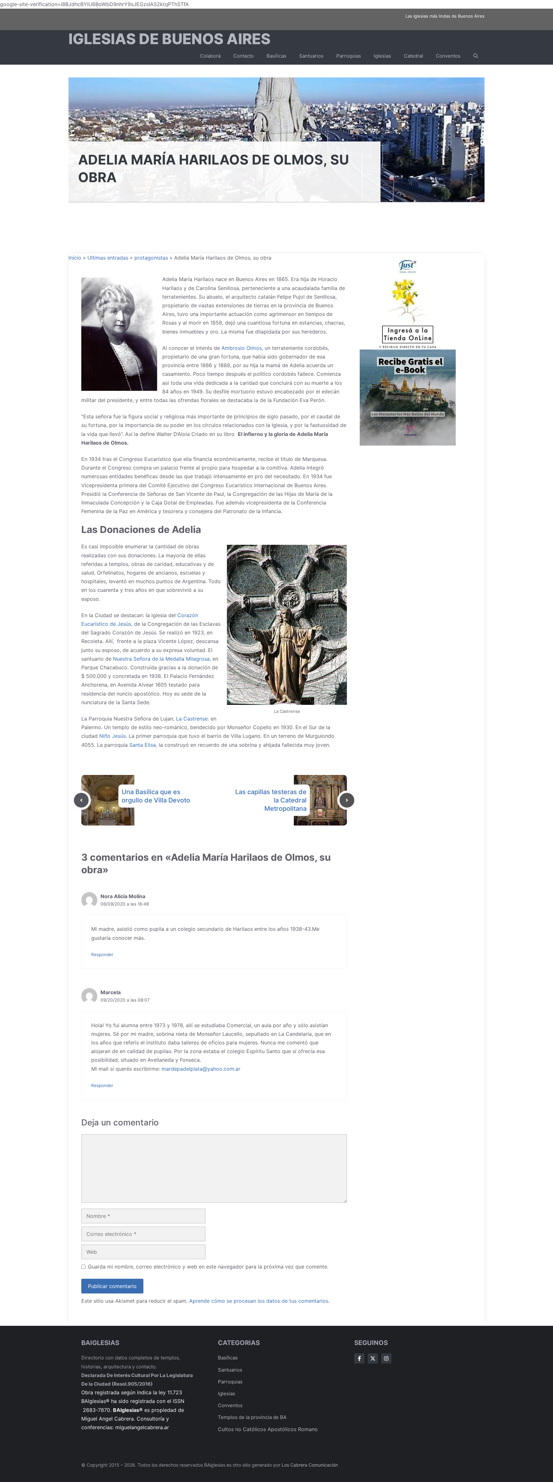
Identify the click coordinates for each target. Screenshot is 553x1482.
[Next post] (347, 800)
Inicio (74, 257)
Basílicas (276, 56)
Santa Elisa (142, 745)
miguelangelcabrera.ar (142, 1427)
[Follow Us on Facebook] (359, 1358)
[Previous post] (81, 800)
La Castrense (192, 718)
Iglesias (382, 56)
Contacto (243, 56)
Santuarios (311, 56)
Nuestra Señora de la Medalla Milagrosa (161, 659)
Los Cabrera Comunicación (310, 1465)
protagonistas (151, 257)
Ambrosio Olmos (241, 348)
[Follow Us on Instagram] (386, 1358)
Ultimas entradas (107, 257)
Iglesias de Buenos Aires (169, 38)
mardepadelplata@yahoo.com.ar (201, 1069)
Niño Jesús (112, 736)
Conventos (448, 56)
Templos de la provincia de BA (252, 1417)
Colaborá (210, 56)
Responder (102, 954)
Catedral (413, 56)
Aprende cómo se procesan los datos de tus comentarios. (259, 1301)
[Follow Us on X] (373, 1358)
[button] (476, 56)
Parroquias (348, 56)
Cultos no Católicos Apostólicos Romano (268, 1429)
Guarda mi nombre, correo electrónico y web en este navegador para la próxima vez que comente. (208, 1266)
